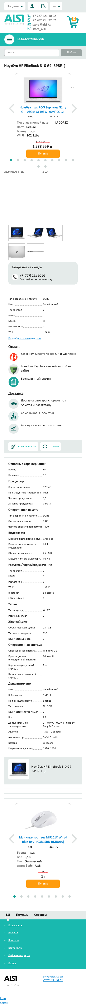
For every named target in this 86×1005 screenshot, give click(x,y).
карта (4, 1002)
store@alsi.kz (42, 24)
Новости (13, 932)
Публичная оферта (19, 955)
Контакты (13, 940)
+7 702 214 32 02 (44, 20)
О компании (15, 925)
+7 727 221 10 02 (44, 16)
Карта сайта (15, 948)
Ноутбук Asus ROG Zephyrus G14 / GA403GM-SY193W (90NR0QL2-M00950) (43, 112)
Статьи (12, 963)
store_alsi (39, 29)
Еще (3, 998)
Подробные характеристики (24, 338)
